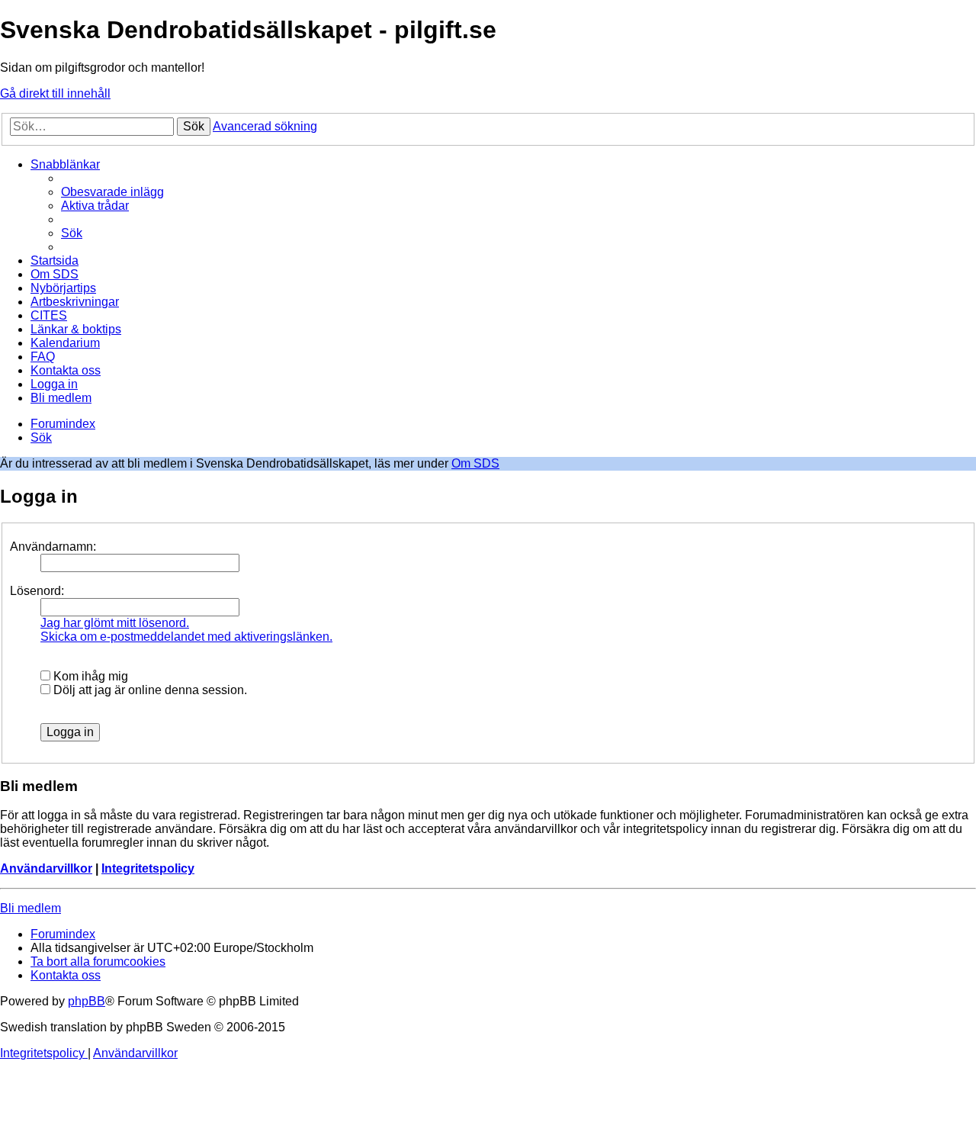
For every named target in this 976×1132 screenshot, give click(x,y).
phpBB (86, 1001)
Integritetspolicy (147, 868)
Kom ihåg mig (89, 676)
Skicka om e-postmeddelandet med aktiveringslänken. (186, 636)
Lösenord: (37, 590)
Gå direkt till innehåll (55, 93)
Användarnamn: (53, 546)
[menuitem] (112, 191)
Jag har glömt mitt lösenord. (114, 622)
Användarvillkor (46, 868)
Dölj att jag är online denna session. (148, 689)
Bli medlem (30, 908)
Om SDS (475, 463)
